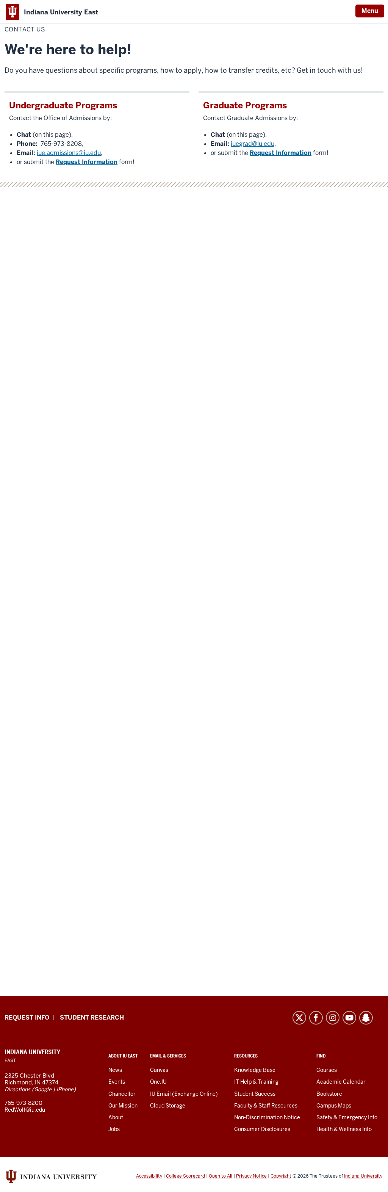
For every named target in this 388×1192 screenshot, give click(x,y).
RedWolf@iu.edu (25, 1109)
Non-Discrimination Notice (267, 1117)
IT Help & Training (256, 1081)
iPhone (65, 1089)
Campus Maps (333, 1105)
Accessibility (149, 1176)
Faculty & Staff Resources (265, 1105)
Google (43, 1089)
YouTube (349, 1018)
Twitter (299, 1018)
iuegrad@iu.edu (252, 144)
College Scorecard (185, 1176)
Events (116, 1081)
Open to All (220, 1176)
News (115, 1070)
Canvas (159, 1070)
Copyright (281, 1176)
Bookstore (329, 1093)
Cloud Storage (167, 1105)
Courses (326, 1070)
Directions (17, 1089)
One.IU (158, 1081)
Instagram (333, 1018)
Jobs (114, 1129)
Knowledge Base (254, 1070)
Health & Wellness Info (344, 1129)
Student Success (254, 1093)
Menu (369, 11)
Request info (27, 1017)
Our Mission (123, 1105)
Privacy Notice (251, 1176)
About (115, 1117)
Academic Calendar (341, 1081)
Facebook (316, 1018)
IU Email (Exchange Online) (184, 1093)
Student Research (92, 1017)
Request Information (86, 162)
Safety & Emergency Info (346, 1117)
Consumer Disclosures (262, 1129)
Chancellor (122, 1093)
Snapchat (366, 1018)
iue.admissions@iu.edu (69, 153)
